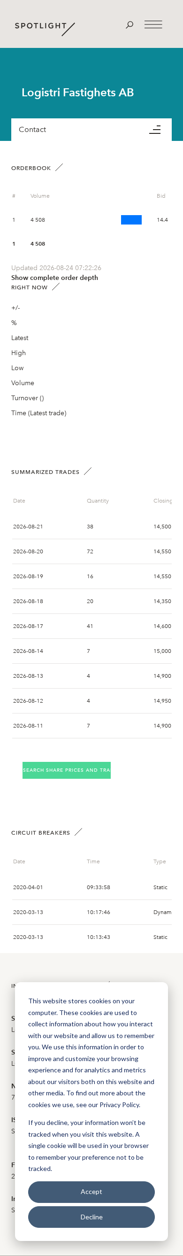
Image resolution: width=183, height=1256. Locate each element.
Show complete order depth (54, 278)
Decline (92, 1217)
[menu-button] (160, 129)
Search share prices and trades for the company (67, 770)
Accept (91, 1191)
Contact (32, 129)
